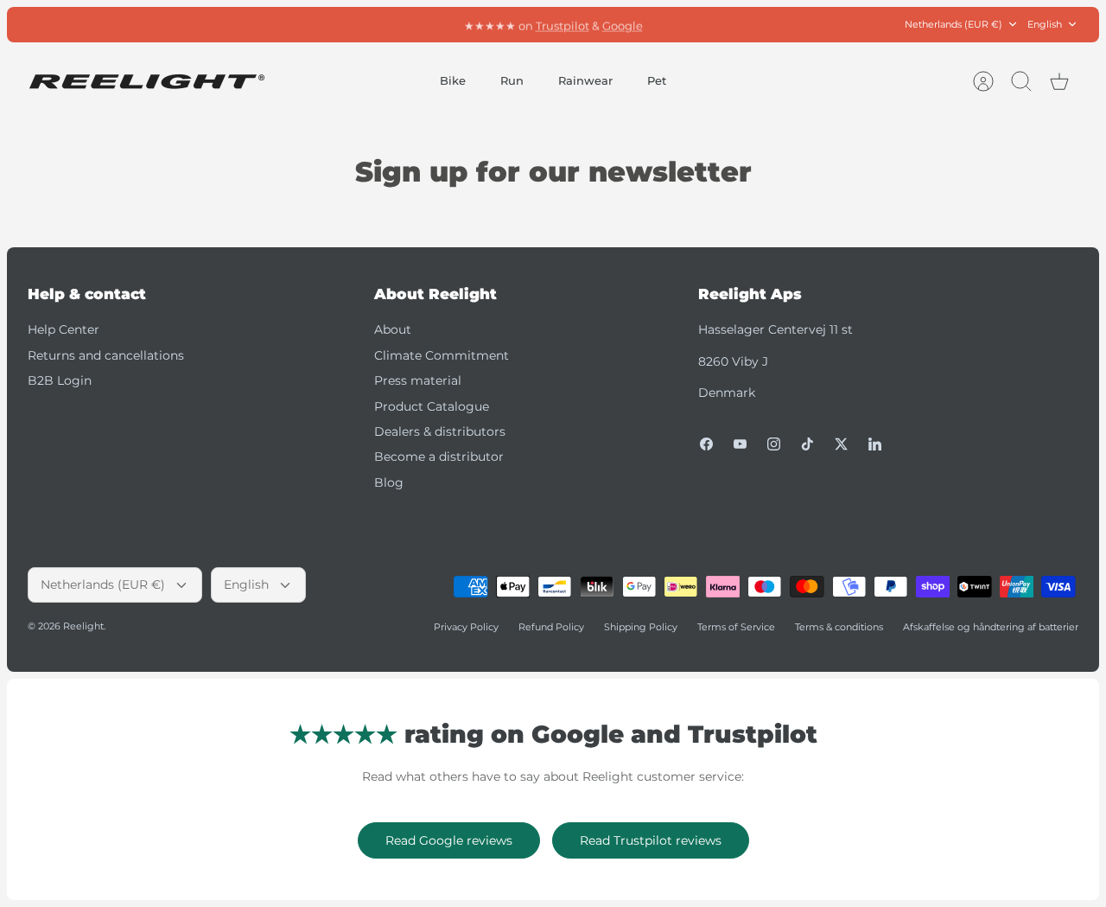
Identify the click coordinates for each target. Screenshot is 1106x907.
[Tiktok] (807, 444)
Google (622, 24)
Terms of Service (736, 627)
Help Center (63, 329)
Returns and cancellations (106, 355)
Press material (417, 380)
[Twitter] (841, 444)
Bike (453, 80)
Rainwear (585, 80)
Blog (389, 482)
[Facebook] (706, 444)
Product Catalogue (431, 406)
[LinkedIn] (875, 444)
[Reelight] (146, 81)
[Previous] (369, 24)
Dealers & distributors (439, 431)
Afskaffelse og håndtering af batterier (990, 627)
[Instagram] (774, 444)
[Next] (737, 24)
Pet (656, 80)
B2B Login (60, 380)
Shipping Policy (640, 627)
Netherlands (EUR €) (953, 24)
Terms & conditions (839, 627)
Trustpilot (562, 24)
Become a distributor (439, 456)
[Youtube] (740, 444)
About (392, 329)
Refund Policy (551, 627)
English (1044, 24)
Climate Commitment (441, 355)
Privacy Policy (466, 627)
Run (512, 80)
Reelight (83, 626)
